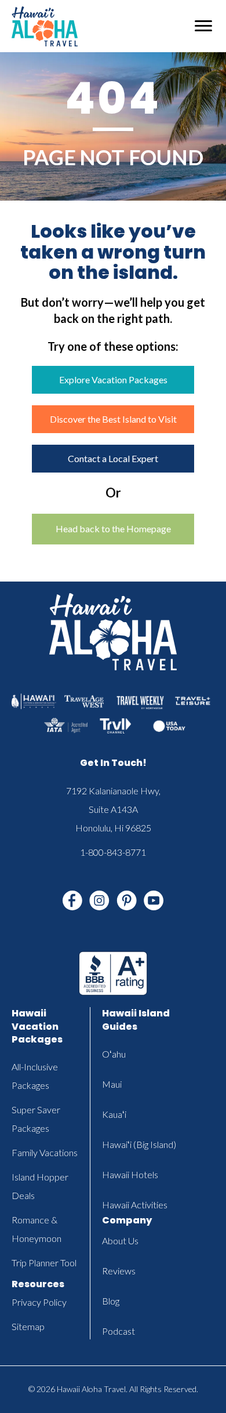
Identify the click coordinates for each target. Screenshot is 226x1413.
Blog (110, 1300)
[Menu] (203, 26)
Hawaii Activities (134, 1204)
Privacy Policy (39, 1301)
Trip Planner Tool (44, 1262)
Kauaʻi (114, 1114)
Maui (112, 1083)
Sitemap (28, 1326)
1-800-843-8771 (113, 852)
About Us (120, 1240)
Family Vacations (45, 1152)
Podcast (118, 1330)
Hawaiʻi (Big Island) (139, 1144)
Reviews (119, 1270)
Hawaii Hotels (130, 1174)
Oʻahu (114, 1053)
